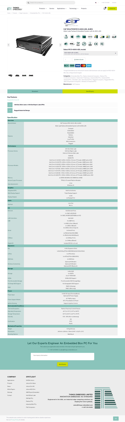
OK (116, 418)
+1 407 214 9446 (105, 2)
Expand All (10, 100)
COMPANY (11, 377)
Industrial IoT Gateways (83, 78)
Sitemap (9, 392)
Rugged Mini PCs (109, 79)
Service (51, 8)
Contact (114, 2)
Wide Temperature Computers (72, 81)
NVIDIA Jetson (30, 380)
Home (8, 13)
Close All (16, 100)
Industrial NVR (106, 78)
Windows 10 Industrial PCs (89, 81)
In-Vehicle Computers (70, 78)
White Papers (11, 389)
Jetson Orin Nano (31, 383)
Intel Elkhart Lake (31, 395)
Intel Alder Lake (76, 79)
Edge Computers (23, 13)
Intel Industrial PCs (87, 79)
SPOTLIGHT (31, 377)
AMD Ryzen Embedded (32, 392)
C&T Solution (76, 84)
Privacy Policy (15, 419)
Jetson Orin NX (30, 386)
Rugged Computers (98, 79)
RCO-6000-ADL (46, 13)
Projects (83, 8)
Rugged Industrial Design (22, 110)
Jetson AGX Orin (30, 389)
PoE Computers (30, 407)
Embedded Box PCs (35, 13)
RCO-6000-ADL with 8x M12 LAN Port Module (76, 53)
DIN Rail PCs (29, 398)
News (9, 386)
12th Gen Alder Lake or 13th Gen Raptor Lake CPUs (29, 104)
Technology (73, 8)
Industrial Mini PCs (96, 78)
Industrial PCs (68, 79)
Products (42, 8)
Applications (61, 8)
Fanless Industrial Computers (91, 76)
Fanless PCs (103, 76)
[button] (97, 2)
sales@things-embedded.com (68, 349)
